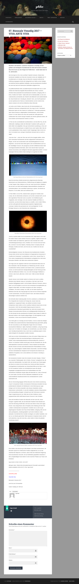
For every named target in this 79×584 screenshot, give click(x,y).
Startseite (8, 17)
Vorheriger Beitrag (40, 513)
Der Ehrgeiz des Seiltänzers (64, 39)
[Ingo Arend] (12, 497)
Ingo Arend (17, 493)
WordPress (27, 581)
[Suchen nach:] (65, 31)
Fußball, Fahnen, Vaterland (63, 43)
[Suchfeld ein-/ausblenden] (73, 22)
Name (10, 547)
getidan (39, 6)
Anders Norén (64, 581)
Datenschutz (9, 21)
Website (10, 560)
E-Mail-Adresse (12, 554)
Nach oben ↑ (72, 581)
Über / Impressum (52, 17)
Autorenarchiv (11, 511)
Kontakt (62, 17)
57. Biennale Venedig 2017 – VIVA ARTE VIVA (25, 32)
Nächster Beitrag (39, 515)
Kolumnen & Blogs (30, 17)
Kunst (40, 510)
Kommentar (12, 529)
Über (10, 491)
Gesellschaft (18, 17)
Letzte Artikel (15, 491)
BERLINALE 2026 (61, 45)
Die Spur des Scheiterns (63, 41)
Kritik (41, 17)
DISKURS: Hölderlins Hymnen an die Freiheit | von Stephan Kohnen (65, 48)
